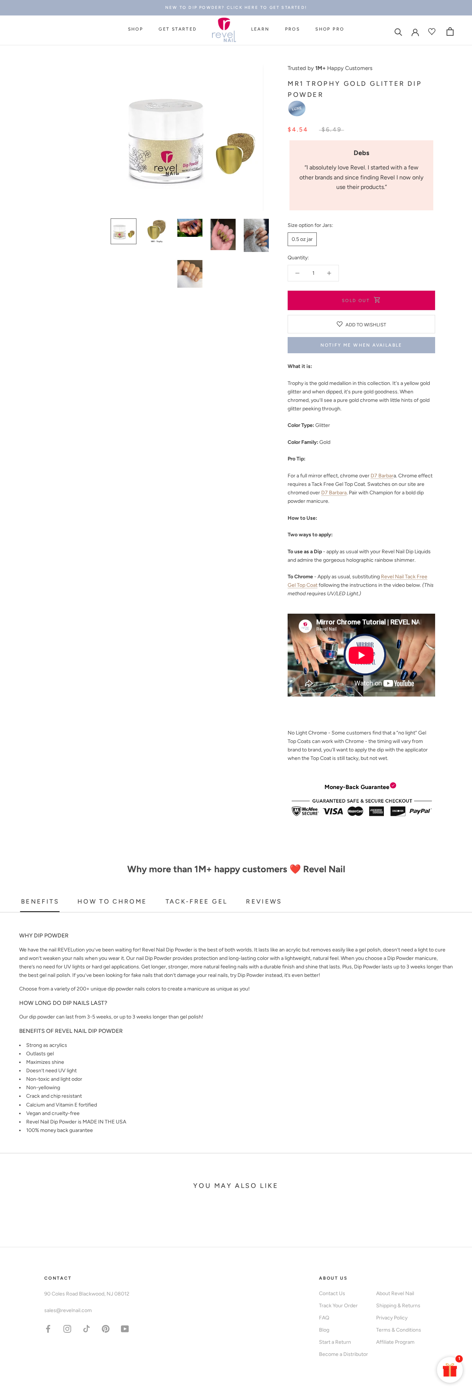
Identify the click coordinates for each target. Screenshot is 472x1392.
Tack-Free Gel (197, 901)
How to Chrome (112, 901)
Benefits (40, 901)
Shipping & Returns (398, 1305)
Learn (260, 29)
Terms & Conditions (398, 1330)
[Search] (398, 31)
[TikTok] (86, 1328)
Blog (324, 1330)
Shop (135, 29)
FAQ (324, 1318)
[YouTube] (125, 1328)
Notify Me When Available (361, 345)
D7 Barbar (382, 476)
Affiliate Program (395, 1342)
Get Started (178, 29)
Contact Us (332, 1293)
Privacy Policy (391, 1318)
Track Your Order (338, 1305)
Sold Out (356, 300)
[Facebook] (48, 1328)
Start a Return (335, 1342)
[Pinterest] (106, 1328)
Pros (292, 29)
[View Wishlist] (432, 31)
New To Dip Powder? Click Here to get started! (236, 7)
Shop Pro (329, 29)
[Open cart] (450, 31)
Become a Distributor (343, 1354)
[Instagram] (67, 1328)
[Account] (415, 31)
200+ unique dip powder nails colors (118, 989)
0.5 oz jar (302, 239)
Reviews (264, 901)
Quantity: (298, 258)
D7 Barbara (334, 493)
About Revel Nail (395, 1293)
